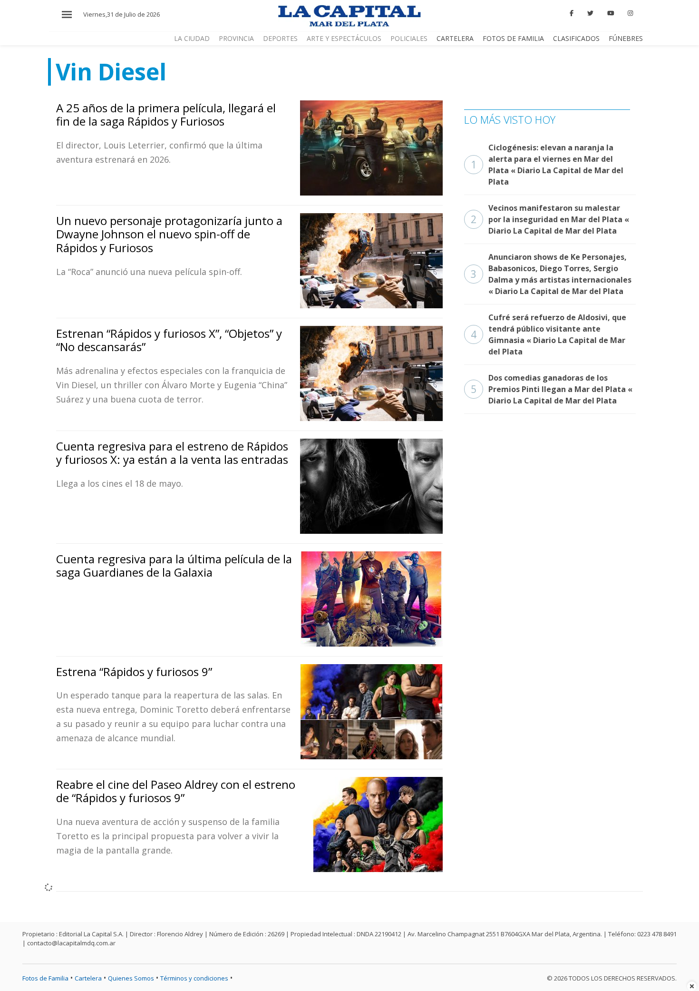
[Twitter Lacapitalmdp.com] (590, 13)
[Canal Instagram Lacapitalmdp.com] (630, 13)
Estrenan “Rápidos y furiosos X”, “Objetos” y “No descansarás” (169, 340)
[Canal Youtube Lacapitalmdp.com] (610, 13)
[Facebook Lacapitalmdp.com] (572, 13)
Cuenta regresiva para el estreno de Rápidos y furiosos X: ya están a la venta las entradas (172, 453)
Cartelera (455, 38)
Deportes (280, 38)
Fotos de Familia (513, 38)
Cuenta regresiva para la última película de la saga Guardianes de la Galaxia (174, 565)
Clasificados (576, 38)
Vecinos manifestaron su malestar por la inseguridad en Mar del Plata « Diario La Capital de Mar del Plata (550, 219)
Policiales (408, 38)
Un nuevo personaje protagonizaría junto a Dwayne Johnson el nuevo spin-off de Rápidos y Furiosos (169, 234)
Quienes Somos (131, 978)
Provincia (236, 38)
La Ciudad (192, 38)
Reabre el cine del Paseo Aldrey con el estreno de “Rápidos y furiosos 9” (175, 791)
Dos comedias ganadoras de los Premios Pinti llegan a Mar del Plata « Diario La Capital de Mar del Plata (551, 389)
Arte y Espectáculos (344, 38)
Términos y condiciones (194, 978)
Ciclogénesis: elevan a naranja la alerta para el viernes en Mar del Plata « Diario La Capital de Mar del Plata (547, 164)
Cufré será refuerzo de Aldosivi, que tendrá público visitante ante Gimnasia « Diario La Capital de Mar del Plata (548, 334)
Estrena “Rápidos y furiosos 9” (134, 671)
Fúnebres (626, 38)
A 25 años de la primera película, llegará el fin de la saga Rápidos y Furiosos (166, 114)
